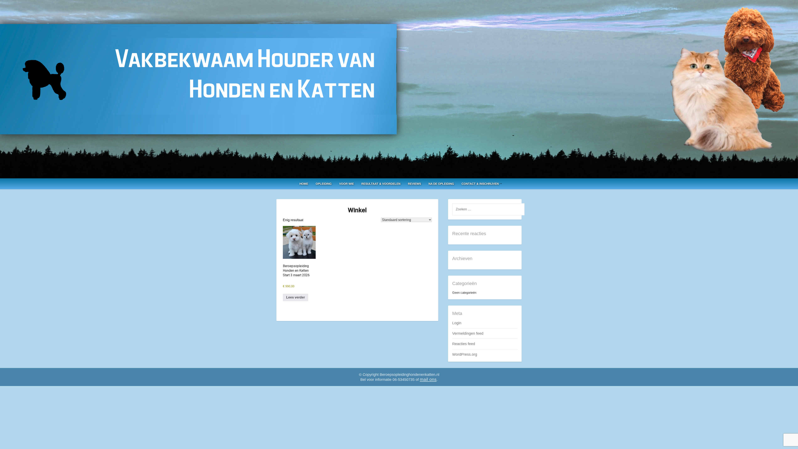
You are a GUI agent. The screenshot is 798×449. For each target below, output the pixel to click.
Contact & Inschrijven (480, 183)
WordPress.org (464, 354)
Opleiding (324, 183)
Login (456, 323)
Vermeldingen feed (467, 333)
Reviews (414, 183)
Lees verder (295, 297)
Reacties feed (463, 344)
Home (303, 183)
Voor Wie (346, 183)
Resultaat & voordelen (380, 183)
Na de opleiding (441, 183)
